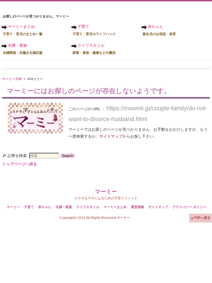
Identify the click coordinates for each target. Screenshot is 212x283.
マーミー (106, 191)
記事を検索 (17, 155)
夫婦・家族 (23, 49)
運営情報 (137, 207)
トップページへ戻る (19, 164)
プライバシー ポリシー (189, 207)
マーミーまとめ (23, 30)
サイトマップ (111, 136)
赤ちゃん (159, 30)
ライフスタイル (94, 49)
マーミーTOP (12, 79)
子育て (94, 30)
